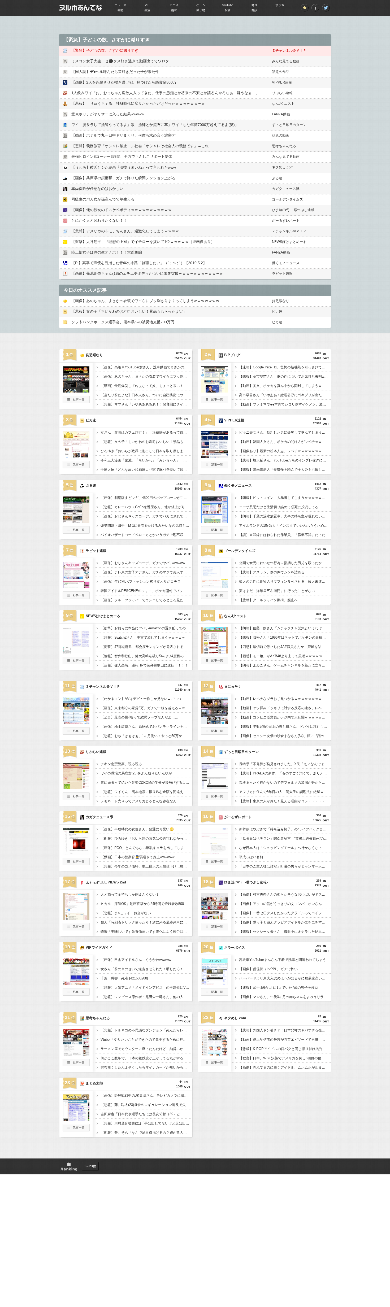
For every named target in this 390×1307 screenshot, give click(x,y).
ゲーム (200, 5)
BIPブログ (232, 355)
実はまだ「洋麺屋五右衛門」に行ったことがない (277, 591)
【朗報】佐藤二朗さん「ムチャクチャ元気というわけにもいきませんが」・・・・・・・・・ (285, 628)
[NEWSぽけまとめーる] (76, 652)
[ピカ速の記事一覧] (76, 467)
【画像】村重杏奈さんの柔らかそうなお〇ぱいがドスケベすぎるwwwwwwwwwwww (285, 894)
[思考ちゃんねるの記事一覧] (76, 1064)
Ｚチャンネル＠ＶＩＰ (289, 51)
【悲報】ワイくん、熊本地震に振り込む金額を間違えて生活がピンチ (146, 792)
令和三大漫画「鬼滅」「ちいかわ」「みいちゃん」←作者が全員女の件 (146, 460)
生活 (147, 10)
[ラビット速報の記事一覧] (76, 597)
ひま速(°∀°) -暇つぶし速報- (293, 210)
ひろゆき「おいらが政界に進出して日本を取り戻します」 (145, 451)
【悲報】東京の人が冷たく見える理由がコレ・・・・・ (282, 801)
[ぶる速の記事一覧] (76, 532)
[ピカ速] (76, 456)
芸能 (120, 10)
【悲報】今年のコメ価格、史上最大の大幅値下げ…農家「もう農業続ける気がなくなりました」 (146, 866)
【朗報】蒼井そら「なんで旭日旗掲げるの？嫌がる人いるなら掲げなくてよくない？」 (146, 1133)
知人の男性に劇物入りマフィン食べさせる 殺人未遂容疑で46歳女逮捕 (285, 581)
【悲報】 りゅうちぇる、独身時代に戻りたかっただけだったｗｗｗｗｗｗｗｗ (138, 103)
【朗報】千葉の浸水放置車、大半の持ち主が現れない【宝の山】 (285, 516)
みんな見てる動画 (286, 61)
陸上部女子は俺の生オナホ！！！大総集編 (106, 252)
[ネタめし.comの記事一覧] (214, 1064)
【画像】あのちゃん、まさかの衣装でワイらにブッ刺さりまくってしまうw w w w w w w (145, 301)
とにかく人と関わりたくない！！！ (101, 220)
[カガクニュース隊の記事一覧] (76, 863)
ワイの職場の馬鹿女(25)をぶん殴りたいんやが (136, 773)
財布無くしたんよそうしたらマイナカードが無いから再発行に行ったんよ (146, 1067)
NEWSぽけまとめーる (289, 242)
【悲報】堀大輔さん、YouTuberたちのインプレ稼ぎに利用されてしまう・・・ (285, 460)
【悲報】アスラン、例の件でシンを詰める (272, 572)
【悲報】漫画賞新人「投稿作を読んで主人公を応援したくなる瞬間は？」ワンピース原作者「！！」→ (285, 470)
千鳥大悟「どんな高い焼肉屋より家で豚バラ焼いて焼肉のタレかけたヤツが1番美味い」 (146, 470)
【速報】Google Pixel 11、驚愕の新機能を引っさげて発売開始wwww (285, 367)
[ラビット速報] (76, 587)
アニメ (174, 5)
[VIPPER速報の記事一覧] (214, 467)
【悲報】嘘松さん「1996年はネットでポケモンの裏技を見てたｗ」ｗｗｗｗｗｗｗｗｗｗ (285, 637)
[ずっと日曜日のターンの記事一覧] (214, 798)
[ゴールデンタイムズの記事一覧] (214, 597)
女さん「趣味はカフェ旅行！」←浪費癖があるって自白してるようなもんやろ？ (146, 432)
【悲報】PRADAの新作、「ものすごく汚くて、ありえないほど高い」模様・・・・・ (285, 773)
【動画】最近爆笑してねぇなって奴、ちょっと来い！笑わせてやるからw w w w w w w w (146, 386)
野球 (254, 5)
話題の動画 (280, 135)
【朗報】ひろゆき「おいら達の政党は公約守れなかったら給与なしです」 (146, 838)
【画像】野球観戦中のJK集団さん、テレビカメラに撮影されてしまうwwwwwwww (146, 1095)
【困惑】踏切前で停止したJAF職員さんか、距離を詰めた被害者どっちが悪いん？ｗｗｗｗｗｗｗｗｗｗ (285, 647)
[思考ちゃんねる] (76, 1054)
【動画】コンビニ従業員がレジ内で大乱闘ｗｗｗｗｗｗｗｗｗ (285, 717)
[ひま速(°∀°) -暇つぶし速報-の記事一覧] (214, 929)
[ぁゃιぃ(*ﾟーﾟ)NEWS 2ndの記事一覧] (76, 929)
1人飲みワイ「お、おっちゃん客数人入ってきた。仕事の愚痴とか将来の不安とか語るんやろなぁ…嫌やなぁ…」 (165, 93)
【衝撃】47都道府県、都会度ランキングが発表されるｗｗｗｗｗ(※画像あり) (146, 647)
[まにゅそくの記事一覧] (214, 733)
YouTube (227, 5)
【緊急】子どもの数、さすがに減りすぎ (104, 50)
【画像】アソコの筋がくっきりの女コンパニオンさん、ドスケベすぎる (285, 904)
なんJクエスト (283, 104)
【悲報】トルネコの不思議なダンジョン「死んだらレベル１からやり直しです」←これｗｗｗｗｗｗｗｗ (146, 1030)
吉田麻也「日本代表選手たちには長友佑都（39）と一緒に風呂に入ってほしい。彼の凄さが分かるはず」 (146, 1114)
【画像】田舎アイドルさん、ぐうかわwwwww (136, 960)
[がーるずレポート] (214, 853)
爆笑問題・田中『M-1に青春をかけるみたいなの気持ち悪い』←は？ (146, 526)
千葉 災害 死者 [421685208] (124, 978)
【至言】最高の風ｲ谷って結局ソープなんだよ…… (139, 717)
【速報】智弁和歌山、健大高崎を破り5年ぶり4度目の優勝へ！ (146, 656)
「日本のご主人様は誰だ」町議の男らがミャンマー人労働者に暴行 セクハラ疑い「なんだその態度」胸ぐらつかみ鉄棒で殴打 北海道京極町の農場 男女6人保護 (285, 866)
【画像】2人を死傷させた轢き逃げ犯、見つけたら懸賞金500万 (123, 82)
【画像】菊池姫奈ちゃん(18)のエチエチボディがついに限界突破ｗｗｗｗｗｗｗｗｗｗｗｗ (147, 273)
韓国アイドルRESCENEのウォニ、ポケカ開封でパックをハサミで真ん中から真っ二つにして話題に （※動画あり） (146, 591)
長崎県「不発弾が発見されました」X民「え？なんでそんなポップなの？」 (285, 764)
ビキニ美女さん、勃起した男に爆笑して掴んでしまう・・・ (285, 432)
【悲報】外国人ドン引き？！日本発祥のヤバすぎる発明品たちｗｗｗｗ (285, 1030)
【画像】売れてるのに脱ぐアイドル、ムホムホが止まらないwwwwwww (285, 1067)
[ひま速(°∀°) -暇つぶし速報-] (214, 918)
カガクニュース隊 (286, 189)
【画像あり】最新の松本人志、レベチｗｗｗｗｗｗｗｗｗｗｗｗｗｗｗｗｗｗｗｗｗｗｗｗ (285, 451)
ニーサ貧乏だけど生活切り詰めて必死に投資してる (278, 507)
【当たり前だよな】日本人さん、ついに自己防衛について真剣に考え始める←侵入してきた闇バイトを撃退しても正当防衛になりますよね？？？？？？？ (146, 395)
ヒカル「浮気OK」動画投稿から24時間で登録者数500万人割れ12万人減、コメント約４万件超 (146, 904)
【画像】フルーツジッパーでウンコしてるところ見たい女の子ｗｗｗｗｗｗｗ (146, 600)
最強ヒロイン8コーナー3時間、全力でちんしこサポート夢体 (121, 156)
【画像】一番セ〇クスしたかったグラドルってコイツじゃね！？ (285, 913)
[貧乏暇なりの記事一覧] (76, 401)
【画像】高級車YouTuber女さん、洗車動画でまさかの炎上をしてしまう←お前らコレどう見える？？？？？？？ (146, 367)
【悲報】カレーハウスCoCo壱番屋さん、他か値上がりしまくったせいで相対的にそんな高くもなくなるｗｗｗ (146, 507)
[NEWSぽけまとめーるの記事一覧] (76, 662)
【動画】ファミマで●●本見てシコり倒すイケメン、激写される (285, 404)
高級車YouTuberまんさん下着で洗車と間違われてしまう (282, 960)
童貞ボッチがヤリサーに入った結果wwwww (107, 114)
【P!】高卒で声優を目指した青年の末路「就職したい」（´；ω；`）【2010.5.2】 (139, 263)
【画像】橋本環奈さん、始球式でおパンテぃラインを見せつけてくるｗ (146, 727)
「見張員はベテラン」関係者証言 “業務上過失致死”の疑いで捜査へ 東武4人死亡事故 (285, 838)
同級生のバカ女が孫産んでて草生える (103, 199)
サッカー (281, 5)
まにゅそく (232, 686)
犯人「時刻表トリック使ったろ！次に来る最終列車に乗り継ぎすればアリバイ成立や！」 (146, 922)
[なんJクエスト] (214, 652)
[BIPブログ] (214, 391)
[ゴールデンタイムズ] (214, 587)
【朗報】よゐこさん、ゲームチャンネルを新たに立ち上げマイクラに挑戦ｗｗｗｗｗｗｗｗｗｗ (285, 665)
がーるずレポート (286, 221)
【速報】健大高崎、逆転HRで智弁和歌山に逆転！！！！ (144, 665)
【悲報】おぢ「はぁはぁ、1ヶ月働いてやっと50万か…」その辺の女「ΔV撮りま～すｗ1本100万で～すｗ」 (146, 736)
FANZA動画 (281, 114)
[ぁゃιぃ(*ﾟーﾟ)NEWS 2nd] (76, 918)
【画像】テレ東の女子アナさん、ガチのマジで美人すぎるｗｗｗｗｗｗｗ (146, 572)
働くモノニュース (286, 263)
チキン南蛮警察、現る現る (121, 764)
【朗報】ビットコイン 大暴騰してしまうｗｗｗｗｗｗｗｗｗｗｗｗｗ (285, 498)
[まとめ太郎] (76, 1119)
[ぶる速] (76, 521)
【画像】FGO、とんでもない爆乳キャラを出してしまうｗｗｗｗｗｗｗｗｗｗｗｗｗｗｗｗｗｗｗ (146, 848)
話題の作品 (280, 72)
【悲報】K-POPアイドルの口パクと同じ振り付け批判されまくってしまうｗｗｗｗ (285, 1049)
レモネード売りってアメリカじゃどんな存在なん (138, 801)
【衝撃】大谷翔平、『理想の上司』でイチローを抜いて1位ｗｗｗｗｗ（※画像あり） (143, 241)
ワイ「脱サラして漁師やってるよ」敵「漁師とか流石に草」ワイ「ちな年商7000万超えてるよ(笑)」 (155, 125)
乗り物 (200, 10)
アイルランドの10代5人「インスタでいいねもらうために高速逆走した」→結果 (285, 526)
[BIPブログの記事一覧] (214, 401)
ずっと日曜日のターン (289, 125)
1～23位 (90, 1166)
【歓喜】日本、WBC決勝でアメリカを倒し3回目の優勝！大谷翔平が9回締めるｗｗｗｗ (285, 1058)
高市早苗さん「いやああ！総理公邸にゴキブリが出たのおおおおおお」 (285, 395)
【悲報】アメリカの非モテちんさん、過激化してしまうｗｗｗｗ (125, 231)
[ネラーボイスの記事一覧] (214, 994)
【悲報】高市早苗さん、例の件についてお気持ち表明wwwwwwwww (285, 376)
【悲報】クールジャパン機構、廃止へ (268, 600)
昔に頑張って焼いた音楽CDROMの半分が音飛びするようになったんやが (146, 783)
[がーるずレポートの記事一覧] (214, 863)
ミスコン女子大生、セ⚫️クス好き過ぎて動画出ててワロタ (120, 61)
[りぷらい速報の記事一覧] (76, 798)
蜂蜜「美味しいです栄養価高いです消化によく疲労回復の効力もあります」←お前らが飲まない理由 (146, 932)
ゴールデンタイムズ (287, 199)
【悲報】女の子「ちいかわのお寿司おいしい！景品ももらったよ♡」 (129, 311)
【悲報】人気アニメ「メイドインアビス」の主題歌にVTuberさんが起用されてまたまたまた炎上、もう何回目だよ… (146, 988)
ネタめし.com (282, 167)
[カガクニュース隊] (76, 853)
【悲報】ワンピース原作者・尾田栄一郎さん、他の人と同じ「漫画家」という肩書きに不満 (146, 997)
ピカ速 (277, 311)
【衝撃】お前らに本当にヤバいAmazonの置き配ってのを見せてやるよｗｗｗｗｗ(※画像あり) (146, 628)
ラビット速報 (282, 274)
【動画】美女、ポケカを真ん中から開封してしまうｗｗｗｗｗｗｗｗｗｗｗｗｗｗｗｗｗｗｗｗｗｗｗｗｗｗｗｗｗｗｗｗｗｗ (285, 386)
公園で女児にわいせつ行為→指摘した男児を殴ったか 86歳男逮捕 (285, 563)
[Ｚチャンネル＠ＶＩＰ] (76, 722)
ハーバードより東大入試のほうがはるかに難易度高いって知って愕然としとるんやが (285, 978)
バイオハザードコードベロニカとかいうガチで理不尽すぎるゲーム (146, 535)
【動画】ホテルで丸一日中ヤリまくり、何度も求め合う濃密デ (123, 135)
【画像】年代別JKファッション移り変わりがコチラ (141, 581)
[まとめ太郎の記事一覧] (76, 1130)
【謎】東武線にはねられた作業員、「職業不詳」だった (282, 535)
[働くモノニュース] (214, 521)
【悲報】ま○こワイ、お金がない (126, 913)
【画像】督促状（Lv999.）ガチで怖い (268, 969)
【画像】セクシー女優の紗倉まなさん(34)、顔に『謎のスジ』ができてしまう (285, 736)
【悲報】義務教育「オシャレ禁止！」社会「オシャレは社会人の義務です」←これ (140, 146)
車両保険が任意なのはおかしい (97, 188)
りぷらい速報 (282, 93)
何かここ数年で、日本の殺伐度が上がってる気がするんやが (146, 1058)
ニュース (120, 5)
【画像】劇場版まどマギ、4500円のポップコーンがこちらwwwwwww (146, 498)
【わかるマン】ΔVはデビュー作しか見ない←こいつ (141, 699)
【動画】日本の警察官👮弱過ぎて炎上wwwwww (137, 857)
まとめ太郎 (94, 1083)
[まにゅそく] (214, 722)
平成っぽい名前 (251, 857)
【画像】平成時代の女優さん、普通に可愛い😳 (137, 829)
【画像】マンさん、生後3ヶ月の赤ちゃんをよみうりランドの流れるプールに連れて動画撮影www (285, 997)
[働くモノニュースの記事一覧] (214, 532)
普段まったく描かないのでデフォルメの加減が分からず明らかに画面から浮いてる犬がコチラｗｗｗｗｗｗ (285, 783)
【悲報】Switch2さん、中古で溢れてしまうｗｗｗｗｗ (143, 637)
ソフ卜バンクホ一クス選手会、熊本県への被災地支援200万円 (122, 322)
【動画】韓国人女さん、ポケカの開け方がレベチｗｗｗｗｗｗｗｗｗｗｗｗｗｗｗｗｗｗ (285, 442)
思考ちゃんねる (284, 146)
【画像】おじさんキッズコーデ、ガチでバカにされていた (145, 516)
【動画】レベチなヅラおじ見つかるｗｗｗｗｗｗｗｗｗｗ (284, 699)
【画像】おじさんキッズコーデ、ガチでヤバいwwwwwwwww (146, 563)
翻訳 (254, 10)
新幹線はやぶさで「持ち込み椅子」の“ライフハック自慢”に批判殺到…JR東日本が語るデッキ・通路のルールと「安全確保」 (285, 829)
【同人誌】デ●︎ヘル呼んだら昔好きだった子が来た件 (115, 71)
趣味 (174, 10)
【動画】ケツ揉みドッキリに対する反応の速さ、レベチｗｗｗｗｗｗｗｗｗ (285, 708)
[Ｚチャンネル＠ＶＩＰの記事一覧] (76, 733)
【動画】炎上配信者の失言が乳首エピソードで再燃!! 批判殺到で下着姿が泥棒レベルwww (285, 1040)
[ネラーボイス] (214, 983)
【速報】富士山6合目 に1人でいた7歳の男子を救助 (278, 988)
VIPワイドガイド (99, 947)
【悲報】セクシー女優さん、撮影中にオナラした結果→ (282, 932)
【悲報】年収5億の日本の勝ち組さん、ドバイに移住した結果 (285, 727)
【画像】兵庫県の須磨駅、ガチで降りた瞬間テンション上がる (123, 178)
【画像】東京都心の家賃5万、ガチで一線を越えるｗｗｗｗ (146, 708)
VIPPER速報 (282, 82)
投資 (228, 10)
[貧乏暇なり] (76, 391)
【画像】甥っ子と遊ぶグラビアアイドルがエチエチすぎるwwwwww (285, 922)
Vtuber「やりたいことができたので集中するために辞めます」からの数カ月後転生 (146, 1040)
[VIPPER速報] (214, 456)
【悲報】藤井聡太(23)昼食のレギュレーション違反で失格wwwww (146, 1105)
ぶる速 (277, 178)
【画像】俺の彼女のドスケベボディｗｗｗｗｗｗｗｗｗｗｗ (121, 210)
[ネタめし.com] (214, 1054)
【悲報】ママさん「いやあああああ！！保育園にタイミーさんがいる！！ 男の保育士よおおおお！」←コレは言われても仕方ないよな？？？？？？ (146, 404)
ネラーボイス (234, 947)
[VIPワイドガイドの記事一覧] (76, 994)
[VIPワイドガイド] (76, 983)
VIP (147, 5)
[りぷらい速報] (76, 788)
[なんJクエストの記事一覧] (214, 662)
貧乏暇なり (280, 301)
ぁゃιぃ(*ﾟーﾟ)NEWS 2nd (106, 882)
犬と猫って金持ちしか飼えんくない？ (130, 894)
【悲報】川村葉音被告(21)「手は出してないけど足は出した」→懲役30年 (146, 1123)
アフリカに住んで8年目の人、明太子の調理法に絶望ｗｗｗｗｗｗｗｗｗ (285, 792)
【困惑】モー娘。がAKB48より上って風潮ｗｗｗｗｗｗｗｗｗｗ (285, 656)
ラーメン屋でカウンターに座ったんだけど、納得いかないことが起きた (146, 1049)
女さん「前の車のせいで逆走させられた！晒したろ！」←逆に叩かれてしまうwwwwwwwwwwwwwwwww (146, 969)
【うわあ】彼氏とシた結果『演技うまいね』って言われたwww (123, 167)
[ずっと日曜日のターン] (214, 788)
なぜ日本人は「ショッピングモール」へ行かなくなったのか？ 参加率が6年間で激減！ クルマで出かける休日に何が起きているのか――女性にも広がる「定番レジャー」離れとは (285, 848)
